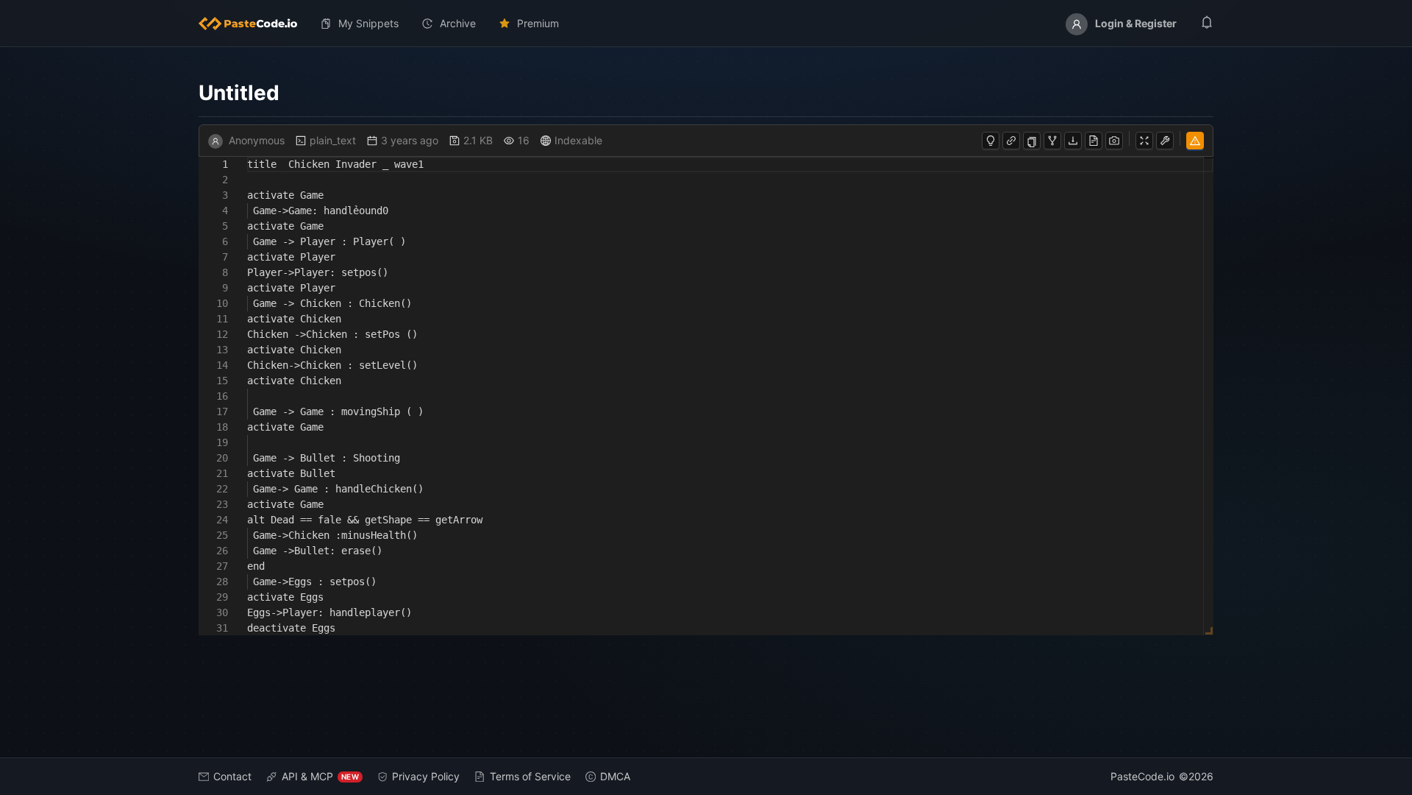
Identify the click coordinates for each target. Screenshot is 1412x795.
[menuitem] (254, 23)
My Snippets (368, 23)
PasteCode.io (1142, 776)
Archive (458, 23)
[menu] (706, 23)
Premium (538, 23)
